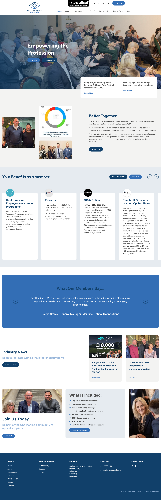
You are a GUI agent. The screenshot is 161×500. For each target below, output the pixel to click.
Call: (101, 3)
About (67, 11)
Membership (80, 11)
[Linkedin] (133, 3)
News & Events (118, 11)
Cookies (41, 469)
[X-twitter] (129, 3)
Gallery (10, 482)
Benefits (93, 11)
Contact (130, 11)
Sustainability (104, 11)
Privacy (41, 472)
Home (59, 11)
